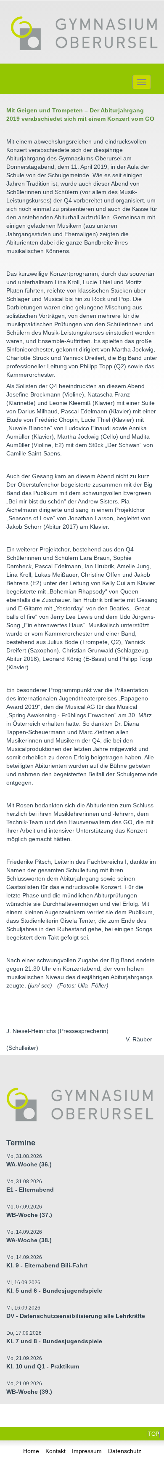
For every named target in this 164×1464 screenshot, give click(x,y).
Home (31, 1451)
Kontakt (55, 1451)
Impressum (87, 1451)
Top (153, 1434)
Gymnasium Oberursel (84, 34)
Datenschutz (124, 1451)
